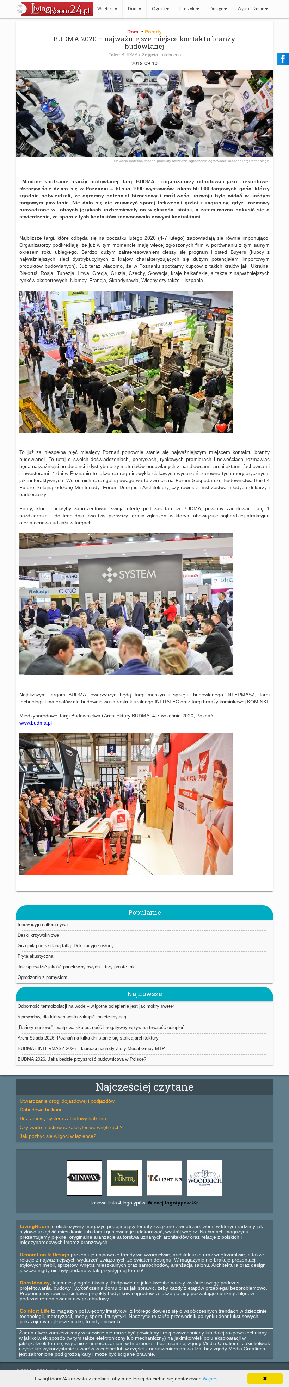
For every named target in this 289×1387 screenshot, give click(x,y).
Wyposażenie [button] (251, 9)
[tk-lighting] (164, 1195)
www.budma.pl (35, 723)
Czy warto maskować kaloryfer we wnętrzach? (71, 1127)
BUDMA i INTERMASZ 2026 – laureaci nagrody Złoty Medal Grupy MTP (91, 1048)
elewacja (121, 161)
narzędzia (180, 161)
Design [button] (216, 9)
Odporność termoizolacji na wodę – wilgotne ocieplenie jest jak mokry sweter (96, 1006)
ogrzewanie (218, 161)
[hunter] (124, 1195)
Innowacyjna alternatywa (43, 924)
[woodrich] (204, 1195)
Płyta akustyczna (35, 956)
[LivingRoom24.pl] (54, 14)
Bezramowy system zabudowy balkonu (63, 1118)
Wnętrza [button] (105, 9)
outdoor (235, 161)
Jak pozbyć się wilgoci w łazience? (58, 1136)
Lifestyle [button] (187, 9)
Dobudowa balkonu (41, 1109)
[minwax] (84, 1195)
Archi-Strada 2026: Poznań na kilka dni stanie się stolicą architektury (88, 1038)
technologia (260, 161)
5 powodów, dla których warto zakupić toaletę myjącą (72, 1016)
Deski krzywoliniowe (38, 935)
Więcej (210, 1378)
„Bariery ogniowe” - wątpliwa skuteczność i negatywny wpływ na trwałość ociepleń (101, 1027)
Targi (246, 161)
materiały (136, 161)
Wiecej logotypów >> (172, 1203)
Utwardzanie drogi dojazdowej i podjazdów (67, 1101)
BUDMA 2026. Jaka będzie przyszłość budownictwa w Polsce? (82, 1059)
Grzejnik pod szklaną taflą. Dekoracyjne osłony (66, 945)
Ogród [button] (158, 9)
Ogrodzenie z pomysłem (42, 977)
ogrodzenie (198, 161)
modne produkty (158, 161)
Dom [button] (133, 9)
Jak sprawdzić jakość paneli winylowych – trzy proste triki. (77, 966)
